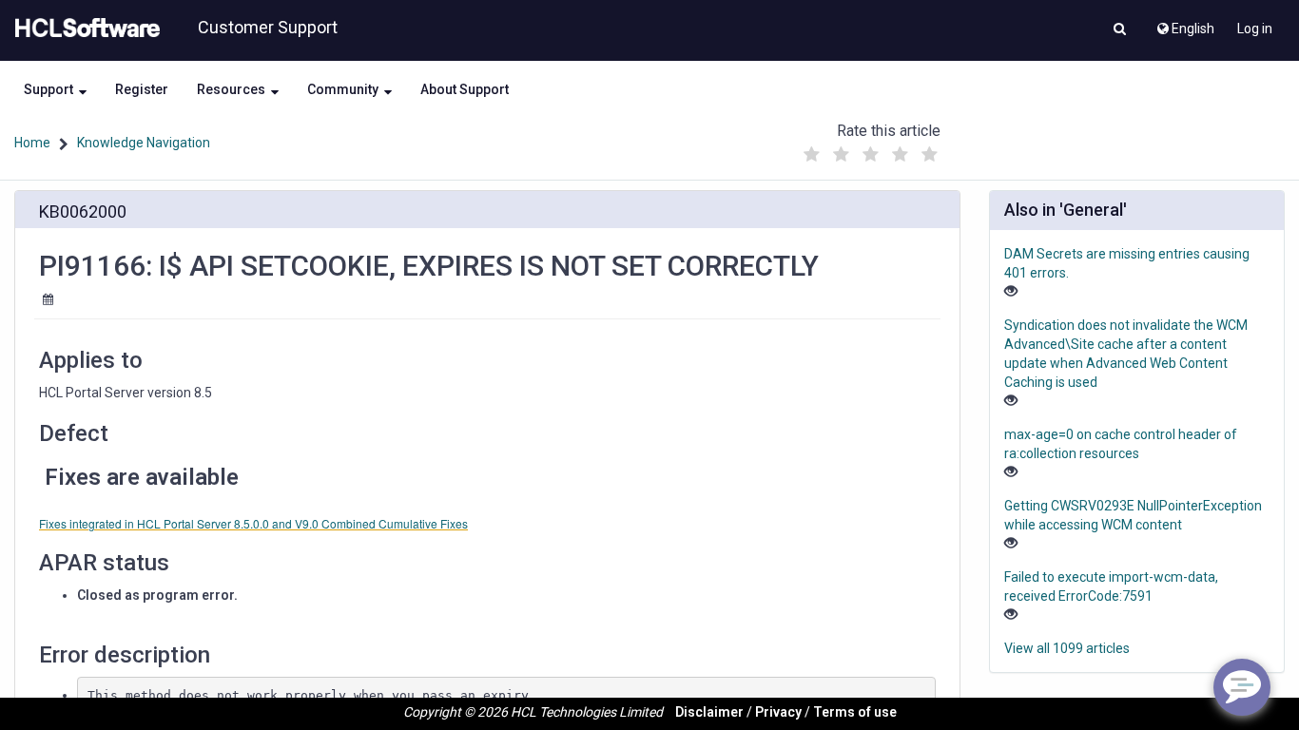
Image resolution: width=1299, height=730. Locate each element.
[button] (1120, 30)
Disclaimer (709, 712)
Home (32, 142)
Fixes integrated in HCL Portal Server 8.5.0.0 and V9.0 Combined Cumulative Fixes (253, 523)
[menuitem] (1184, 24)
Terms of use (855, 712)
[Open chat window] (1241, 687)
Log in (1254, 28)
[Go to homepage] (83, 28)
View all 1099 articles (1067, 648)
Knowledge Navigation (143, 142)
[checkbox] (811, 155)
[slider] (870, 149)
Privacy (778, 712)
